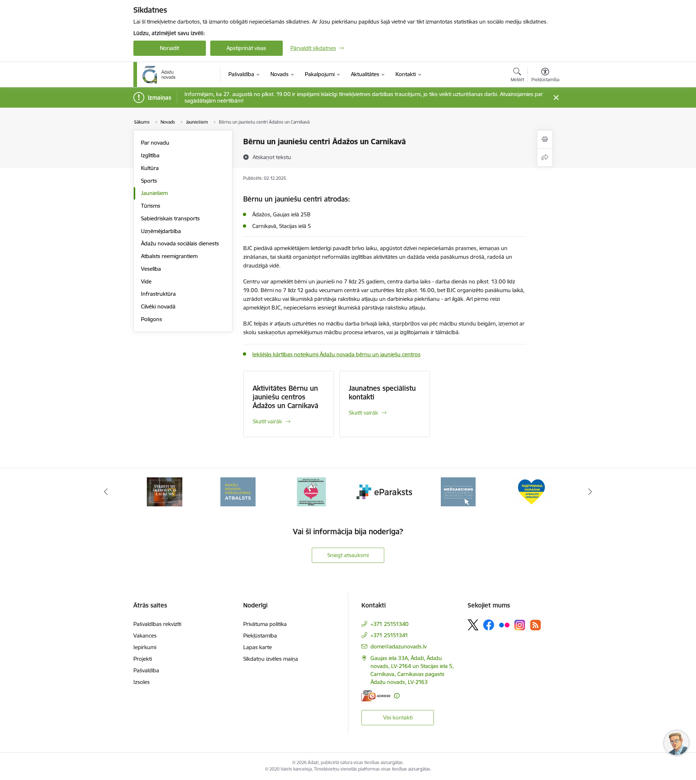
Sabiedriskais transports (170, 218)
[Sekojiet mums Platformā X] (473, 624)
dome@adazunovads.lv (398, 646)
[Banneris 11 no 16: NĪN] (531, 491)
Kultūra (150, 168)
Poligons (151, 319)
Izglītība (150, 155)
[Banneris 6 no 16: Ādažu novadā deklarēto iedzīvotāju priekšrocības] (164, 491)
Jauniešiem (154, 193)
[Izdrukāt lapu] (544, 139)
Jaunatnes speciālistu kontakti (382, 392)
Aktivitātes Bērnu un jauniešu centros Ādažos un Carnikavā (285, 397)
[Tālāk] (590, 492)
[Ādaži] (159, 74)
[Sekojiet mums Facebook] (488, 624)
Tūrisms (150, 205)
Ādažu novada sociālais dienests (180, 243)
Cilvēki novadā (158, 306)
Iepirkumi (144, 647)
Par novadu (155, 142)
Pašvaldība (146, 670)
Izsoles (141, 682)
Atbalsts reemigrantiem (169, 256)
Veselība (151, 268)
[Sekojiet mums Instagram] (519, 625)
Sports (149, 180)
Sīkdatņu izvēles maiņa (270, 658)
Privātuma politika (265, 624)
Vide (146, 281)
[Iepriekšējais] (106, 492)
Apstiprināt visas (246, 48)
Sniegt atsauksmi (348, 555)
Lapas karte (257, 647)
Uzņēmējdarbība (161, 231)
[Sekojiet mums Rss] (535, 625)
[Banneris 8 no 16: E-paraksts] (311, 491)
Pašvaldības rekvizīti (157, 624)
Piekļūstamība (260, 635)
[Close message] (556, 97)
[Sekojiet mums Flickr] (504, 624)
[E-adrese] (375, 696)
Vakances (145, 635)
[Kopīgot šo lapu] (544, 157)
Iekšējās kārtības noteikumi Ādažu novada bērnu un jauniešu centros (336, 354)
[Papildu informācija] (396, 695)
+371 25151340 (389, 624)
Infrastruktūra (158, 293)
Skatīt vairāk (267, 421)
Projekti (142, 658)
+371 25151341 (389, 635)
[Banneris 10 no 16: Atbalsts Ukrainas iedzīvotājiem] (458, 491)
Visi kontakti (398, 717)
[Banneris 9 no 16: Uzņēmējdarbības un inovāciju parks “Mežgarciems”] (384, 491)
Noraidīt (169, 48)
